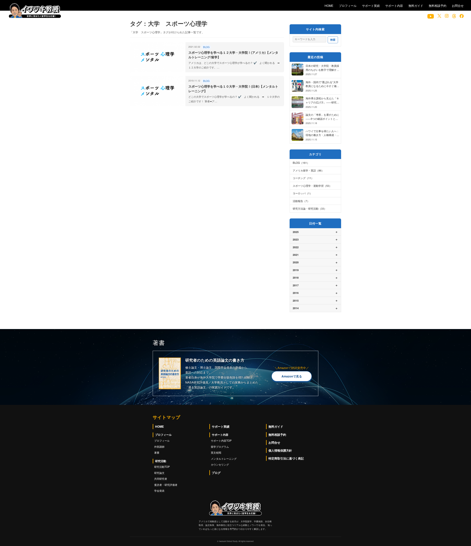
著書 (156, 452)
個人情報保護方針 (280, 450)
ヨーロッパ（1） (302, 193)
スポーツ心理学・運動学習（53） (312, 186)
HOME (329, 5)
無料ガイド (415, 5)
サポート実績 (371, 5)
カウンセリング (220, 464)
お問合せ (458, 5)
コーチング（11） (303, 178)
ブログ (216, 473)
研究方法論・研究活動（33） (310, 208)
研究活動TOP (162, 467)
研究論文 (159, 473)
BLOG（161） (301, 163)
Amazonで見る (291, 376)
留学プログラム (220, 446)
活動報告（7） (301, 201)
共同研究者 (160, 478)
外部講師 (159, 446)
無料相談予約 (437, 5)
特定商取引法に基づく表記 (286, 458)
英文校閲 (216, 452)
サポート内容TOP (221, 440)
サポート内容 (394, 5)
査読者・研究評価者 (165, 485)
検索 (332, 39)
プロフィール (348, 5)
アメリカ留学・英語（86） (308, 170)
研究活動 (160, 461)
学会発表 (159, 490)
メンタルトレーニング (224, 458)
